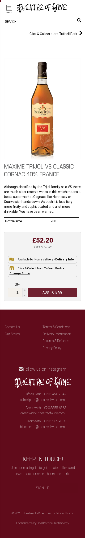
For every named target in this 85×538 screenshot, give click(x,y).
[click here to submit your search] (79, 20)
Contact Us (12, 327)
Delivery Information (56, 334)
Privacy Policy (51, 348)
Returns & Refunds (55, 341)
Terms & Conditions (56, 327)
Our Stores (12, 334)
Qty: (18, 284)
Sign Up (43, 488)
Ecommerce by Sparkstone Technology (42, 523)
